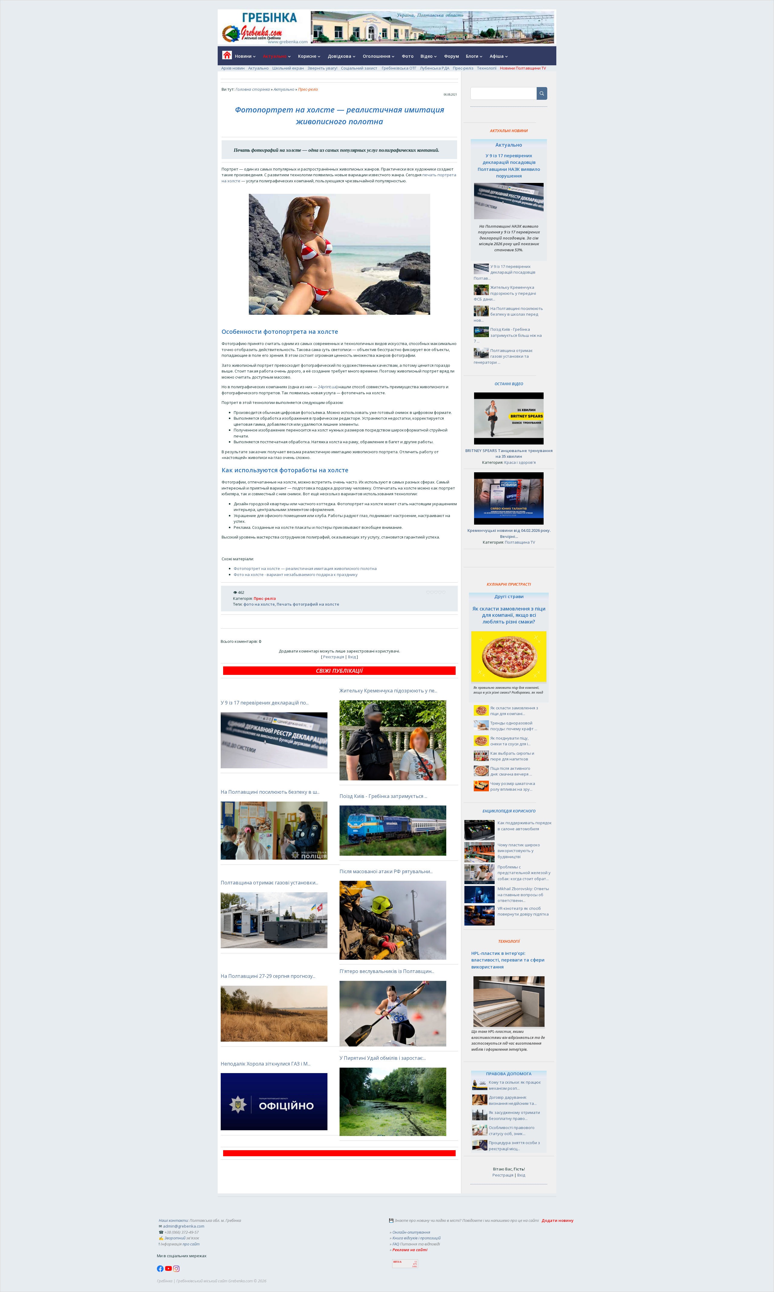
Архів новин (233, 68)
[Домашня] (225, 57)
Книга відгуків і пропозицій (416, 1238)
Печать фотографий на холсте (308, 604)
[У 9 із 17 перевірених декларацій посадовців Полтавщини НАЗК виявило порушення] (509, 217)
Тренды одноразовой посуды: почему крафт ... (513, 726)
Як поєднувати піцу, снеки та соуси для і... (510, 741)
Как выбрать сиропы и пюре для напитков (512, 756)
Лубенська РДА (434, 68)
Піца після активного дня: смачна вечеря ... (511, 771)
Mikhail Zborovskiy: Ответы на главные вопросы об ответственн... (523, 894)
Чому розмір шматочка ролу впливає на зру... (512, 786)
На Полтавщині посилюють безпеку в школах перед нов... (508, 314)
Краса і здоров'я (520, 462)
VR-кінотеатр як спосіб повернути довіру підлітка (523, 911)
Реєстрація (333, 656)
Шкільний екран (288, 68)
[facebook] (161, 1270)
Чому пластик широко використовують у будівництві (519, 850)
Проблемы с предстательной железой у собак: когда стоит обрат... (524, 872)
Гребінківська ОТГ (399, 68)
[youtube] (169, 1270)
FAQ (395, 1244)
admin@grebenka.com (183, 1226)
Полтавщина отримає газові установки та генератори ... (503, 356)
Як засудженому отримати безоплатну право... (514, 1115)
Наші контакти (173, 1220)
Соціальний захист (359, 68)
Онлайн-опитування (411, 1232)
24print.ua (327, 386)
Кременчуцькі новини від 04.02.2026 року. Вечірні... (509, 533)
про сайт (191, 1244)
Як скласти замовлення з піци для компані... (514, 711)
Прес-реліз (463, 68)
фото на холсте (259, 604)
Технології (486, 68)
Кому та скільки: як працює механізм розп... (515, 1085)
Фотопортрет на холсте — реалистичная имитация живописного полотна (305, 568)
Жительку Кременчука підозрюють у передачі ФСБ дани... (505, 293)
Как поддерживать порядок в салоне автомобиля (525, 826)
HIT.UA (397, 1262)
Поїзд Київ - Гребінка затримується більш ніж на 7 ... (508, 335)
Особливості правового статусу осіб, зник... (512, 1130)
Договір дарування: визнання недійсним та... (513, 1100)
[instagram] (176, 1270)
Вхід (352, 656)
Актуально (258, 68)
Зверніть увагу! (322, 68)
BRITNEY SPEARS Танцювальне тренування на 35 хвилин (509, 453)
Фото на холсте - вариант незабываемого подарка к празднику (296, 574)
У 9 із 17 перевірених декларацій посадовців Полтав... (504, 272)
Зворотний (174, 1238)
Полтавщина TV (520, 542)
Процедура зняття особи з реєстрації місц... (514, 1145)
